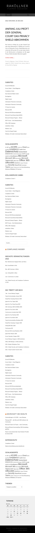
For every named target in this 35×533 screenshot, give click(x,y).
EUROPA (15, 153)
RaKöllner (17, 6)
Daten (24, 149)
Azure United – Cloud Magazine (12, 88)
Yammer (19, 169)
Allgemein (12, 61)
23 (17, 513)
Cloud (16, 61)
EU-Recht (21, 61)
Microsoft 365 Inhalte (17, 414)
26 (27, 513)
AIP (7, 147)
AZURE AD (20, 147)
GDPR (23, 153)
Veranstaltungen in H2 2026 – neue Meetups (15, 417)
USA (20, 167)
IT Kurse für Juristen (10, 107)
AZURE (14, 147)
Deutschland (23, 152)
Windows (7, 169)
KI (9, 156)
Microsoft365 (18, 158)
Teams (7, 167)
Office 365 (24, 160)
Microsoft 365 (8, 109)
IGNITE (7, 156)
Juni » (11, 517)
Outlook (21, 162)
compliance (14, 149)
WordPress (23, 528)
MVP (11, 160)
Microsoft (22, 156)
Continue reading (10, 57)
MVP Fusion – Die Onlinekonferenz (13, 120)
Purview (25, 163)
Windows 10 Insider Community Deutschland (15, 134)
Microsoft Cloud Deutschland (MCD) (13, 115)
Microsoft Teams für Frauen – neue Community (16, 424)
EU (9, 63)
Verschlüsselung (25, 167)
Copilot (21, 149)
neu (15, 160)
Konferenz (14, 156)
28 (11, 515)
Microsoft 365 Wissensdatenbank (13, 112)
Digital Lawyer (8, 99)
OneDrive (17, 163)
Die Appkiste (8, 96)
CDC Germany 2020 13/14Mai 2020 (13, 306)
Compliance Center (9, 91)
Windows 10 (13, 169)
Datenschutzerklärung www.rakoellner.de (14, 446)
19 (27, 511)
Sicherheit (24, 165)
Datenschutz (11, 151)
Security (11, 165)
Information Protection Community (13, 101)
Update (11, 167)
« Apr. (7, 517)
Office (17, 160)
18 (24, 511)
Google (27, 153)
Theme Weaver (22, 530)
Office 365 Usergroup (10, 123)
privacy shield (25, 63)
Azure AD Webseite (9, 85)
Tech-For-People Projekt (11, 131)
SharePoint (18, 165)
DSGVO (8, 154)
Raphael (15, 65)
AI (5, 147)
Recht (25, 61)
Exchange (19, 153)
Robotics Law (8, 128)
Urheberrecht (16, 167)
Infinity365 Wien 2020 (10, 325)
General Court (18, 63)
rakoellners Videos (9, 125)
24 (20, 513)
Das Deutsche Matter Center (12, 93)
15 (14, 511)
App (9, 147)
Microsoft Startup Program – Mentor (13, 117)
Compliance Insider (16, 249)
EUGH (12, 63)
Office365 (9, 163)
